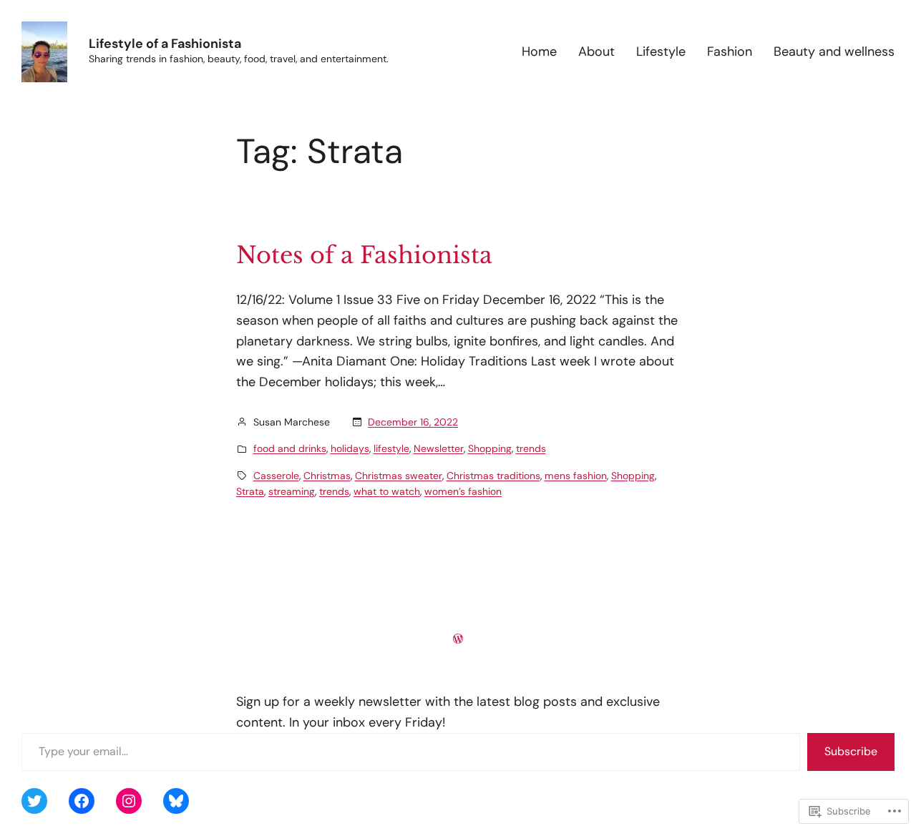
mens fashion (576, 475)
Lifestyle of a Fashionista (165, 43)
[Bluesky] (176, 801)
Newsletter (439, 448)
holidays (350, 448)
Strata (250, 491)
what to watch (387, 491)
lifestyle (391, 448)
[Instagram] (129, 801)
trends (531, 448)
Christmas (327, 475)
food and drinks (289, 448)
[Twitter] (34, 801)
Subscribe (850, 751)
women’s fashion (463, 491)
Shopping (490, 448)
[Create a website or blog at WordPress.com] (458, 638)
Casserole (276, 475)
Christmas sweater (398, 475)
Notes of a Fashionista (364, 255)
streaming (291, 491)
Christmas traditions (493, 475)
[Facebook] (81, 801)
